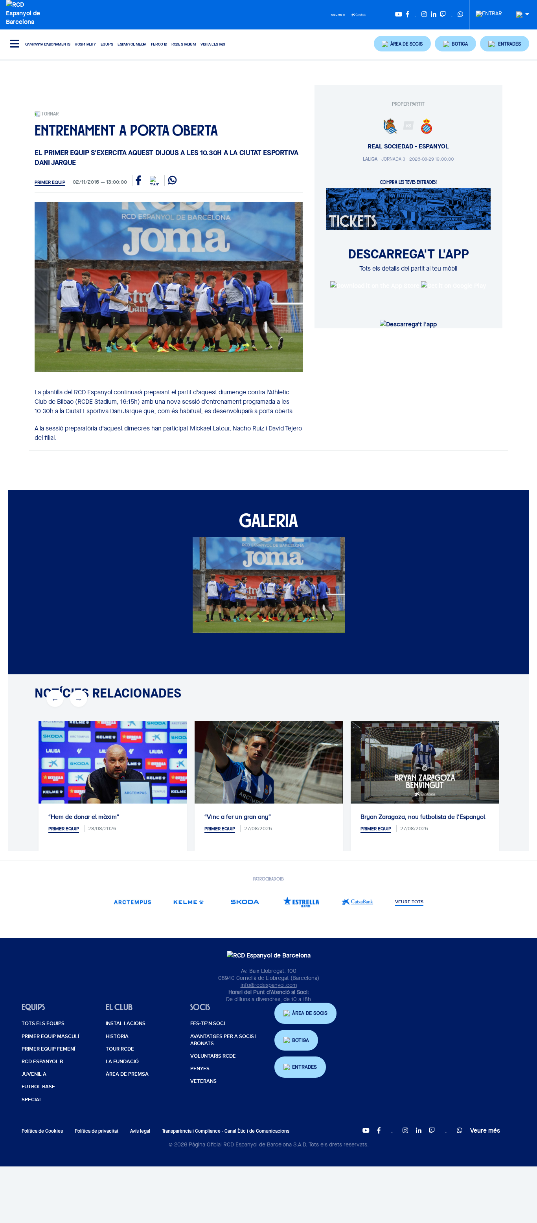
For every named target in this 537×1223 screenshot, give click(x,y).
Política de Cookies (42, 1131)
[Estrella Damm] (301, 902)
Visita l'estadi (212, 44)
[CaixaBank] (357, 902)
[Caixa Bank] (358, 14)
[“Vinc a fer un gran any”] (269, 770)
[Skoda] (245, 902)
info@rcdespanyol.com (269, 985)
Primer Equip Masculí (50, 1036)
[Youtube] (398, 15)
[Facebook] (407, 15)
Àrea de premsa (127, 1074)
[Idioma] (519, 14)
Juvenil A (34, 1074)
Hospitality (85, 44)
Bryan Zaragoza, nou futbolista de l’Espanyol (422, 816)
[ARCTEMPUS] (132, 902)
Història (117, 1036)
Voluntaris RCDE (213, 1056)
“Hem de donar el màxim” (83, 816)
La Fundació (122, 1061)
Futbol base (38, 1087)
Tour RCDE (120, 1049)
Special (32, 1100)
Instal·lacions (125, 1023)
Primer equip (50, 182)
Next (78, 698)
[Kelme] (338, 14)
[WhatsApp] (460, 15)
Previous (55, 698)
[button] (402, 43)
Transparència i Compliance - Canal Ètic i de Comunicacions (225, 1131)
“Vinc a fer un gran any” (237, 816)
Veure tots (409, 902)
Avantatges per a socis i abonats (223, 1040)
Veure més (485, 1130)
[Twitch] (443, 15)
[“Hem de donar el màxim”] (113, 770)
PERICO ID (159, 44)
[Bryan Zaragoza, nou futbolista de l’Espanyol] (425, 762)
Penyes (200, 1069)
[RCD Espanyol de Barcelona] (25, 12)
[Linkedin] (433, 15)
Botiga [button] (300, 1040)
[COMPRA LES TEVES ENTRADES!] (408, 208)
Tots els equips (43, 1023)
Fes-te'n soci (207, 1023)
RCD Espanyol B (42, 1061)
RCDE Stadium (183, 44)
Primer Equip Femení (48, 1049)
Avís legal (140, 1131)
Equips (107, 44)
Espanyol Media (132, 44)
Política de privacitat (96, 1131)
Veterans (203, 1081)
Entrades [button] (304, 1067)
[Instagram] (424, 15)
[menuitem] (489, 11)
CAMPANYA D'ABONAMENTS (47, 44)
